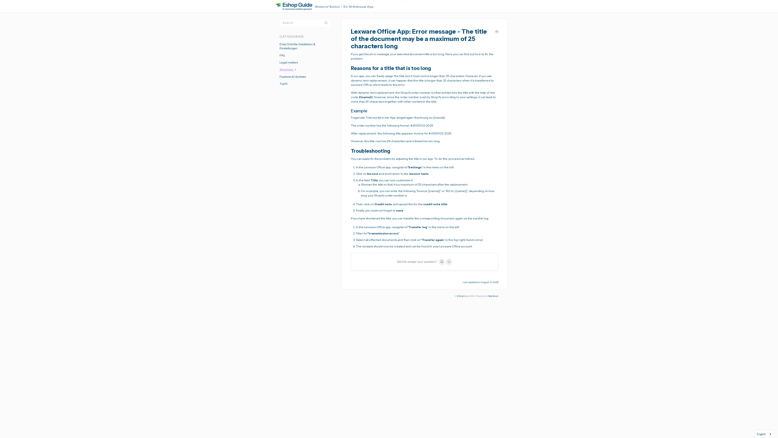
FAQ (282, 55)
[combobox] (764, 434)
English (761, 434)
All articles (287, 69)
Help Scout (493, 296)
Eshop (460, 296)
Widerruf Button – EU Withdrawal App (344, 7)
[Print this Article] (496, 32)
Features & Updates (293, 76)
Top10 (284, 84)
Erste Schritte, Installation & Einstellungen (297, 46)
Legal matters (289, 62)
